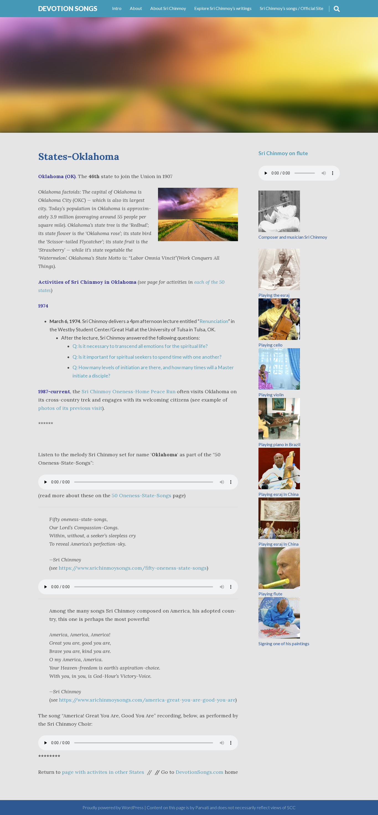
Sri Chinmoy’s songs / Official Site (291, 8)
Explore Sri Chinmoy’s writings (223, 8)
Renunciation (214, 321)
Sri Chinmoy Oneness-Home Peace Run (128, 391)
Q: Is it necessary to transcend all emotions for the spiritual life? (140, 346)
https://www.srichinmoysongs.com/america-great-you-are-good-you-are (147, 700)
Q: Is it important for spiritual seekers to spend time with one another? (147, 357)
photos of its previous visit (70, 408)
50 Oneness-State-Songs (141, 495)
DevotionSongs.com (199, 772)
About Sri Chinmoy (168, 8)
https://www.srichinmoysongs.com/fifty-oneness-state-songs (133, 568)
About (136, 8)
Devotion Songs (67, 8)
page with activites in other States (103, 772)
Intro (116, 8)
